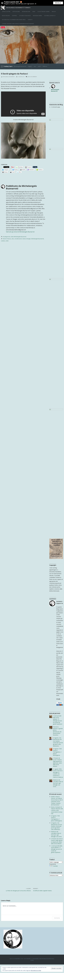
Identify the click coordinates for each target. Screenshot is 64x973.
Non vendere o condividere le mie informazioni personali (39, 958)
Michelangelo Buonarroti (20, 66)
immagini (28, 238)
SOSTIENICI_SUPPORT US (49, 15)
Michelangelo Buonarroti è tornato (18, 7)
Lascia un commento (32, 76)
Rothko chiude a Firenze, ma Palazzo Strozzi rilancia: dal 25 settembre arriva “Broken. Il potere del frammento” (57, 801)
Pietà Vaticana (16, 11)
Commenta (57, 918)
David (33, 11)
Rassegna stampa (37, 15)
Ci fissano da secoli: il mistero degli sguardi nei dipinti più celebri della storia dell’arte (57, 762)
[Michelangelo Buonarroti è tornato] (32, 45)
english (54, 11)
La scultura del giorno (44, 11)
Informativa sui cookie (36, 970)
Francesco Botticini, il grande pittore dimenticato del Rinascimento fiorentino (58, 731)
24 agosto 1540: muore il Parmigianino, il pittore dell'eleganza (57, 752)
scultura (3, 241)
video (7, 241)
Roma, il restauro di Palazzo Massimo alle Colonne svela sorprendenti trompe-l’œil (57, 810)
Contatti (30, 19)
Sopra (32, 960)
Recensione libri (26, 11)
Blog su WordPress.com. (16, 958)
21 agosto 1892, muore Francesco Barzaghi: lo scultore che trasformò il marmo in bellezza (58, 773)
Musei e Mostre (6, 15)
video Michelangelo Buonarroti (18, 236)
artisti (39, 66)
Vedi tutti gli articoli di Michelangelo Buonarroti (20, 232)
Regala (58, 3)
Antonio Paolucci (7, 238)
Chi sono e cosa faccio (25, 15)
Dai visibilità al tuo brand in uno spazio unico (14, 19)
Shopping (14, 15)
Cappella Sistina (6, 11)
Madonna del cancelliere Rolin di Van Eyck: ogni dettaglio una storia (58, 783)
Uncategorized (6, 236)
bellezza (45, 66)
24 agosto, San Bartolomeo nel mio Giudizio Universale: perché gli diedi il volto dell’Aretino (58, 742)
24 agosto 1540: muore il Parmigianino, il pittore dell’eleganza (56, 818)
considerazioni (18, 238)
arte (35, 66)
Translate (55, 866)
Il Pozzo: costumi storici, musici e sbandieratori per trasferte (18, 23)
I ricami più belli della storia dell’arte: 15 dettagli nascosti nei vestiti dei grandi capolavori (57, 720)
